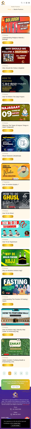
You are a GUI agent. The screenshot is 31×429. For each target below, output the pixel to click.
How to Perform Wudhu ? (10, 184)
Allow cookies (15, 425)
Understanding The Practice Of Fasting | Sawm (15, 300)
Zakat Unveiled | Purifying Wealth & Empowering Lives (13, 361)
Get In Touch (15, 386)
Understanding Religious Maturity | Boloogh (13, 38)
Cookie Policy (17, 423)
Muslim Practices (18, 9)
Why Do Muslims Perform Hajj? (12, 270)
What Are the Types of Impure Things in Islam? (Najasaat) (15, 126)
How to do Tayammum (9, 242)
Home (9, 9)
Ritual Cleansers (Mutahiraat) (11, 156)
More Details (26, 404)
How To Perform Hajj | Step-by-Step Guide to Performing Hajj (13, 330)
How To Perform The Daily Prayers (13, 97)
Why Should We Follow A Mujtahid (13, 68)
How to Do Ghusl (8, 213)
